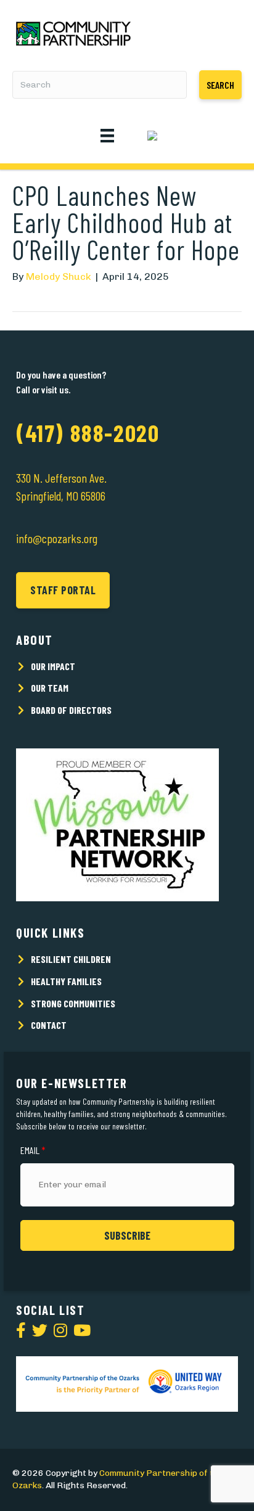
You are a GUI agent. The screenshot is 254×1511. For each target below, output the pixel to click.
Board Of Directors (71, 710)
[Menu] (107, 134)
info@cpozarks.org (56, 538)
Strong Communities (73, 1003)
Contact (49, 1025)
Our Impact (53, 666)
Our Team (49, 688)
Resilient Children (71, 959)
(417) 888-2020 (87, 433)
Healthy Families (66, 981)
